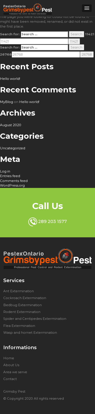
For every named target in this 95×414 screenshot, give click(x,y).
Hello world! (10, 79)
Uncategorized (12, 148)
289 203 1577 (52, 221)
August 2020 (10, 125)
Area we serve (15, 372)
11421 (89, 34)
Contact (10, 379)
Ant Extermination (18, 291)
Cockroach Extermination (24, 298)
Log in (5, 171)
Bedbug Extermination (22, 305)
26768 (6, 54)
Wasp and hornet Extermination (30, 332)
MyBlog (6, 102)
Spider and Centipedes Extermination (34, 319)
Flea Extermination (19, 326)
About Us (11, 365)
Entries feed (10, 176)
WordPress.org (12, 185)
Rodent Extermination (21, 312)
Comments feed (14, 181)
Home (8, 358)
